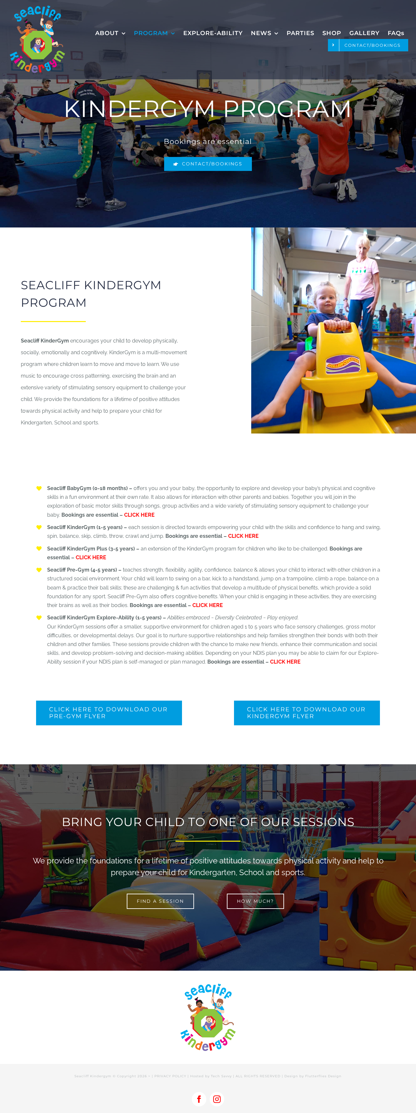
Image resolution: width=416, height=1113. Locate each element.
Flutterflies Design (323, 1076)
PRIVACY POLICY (170, 1076)
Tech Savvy (221, 1076)
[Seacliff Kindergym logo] (37, 8)
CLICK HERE (139, 515)
